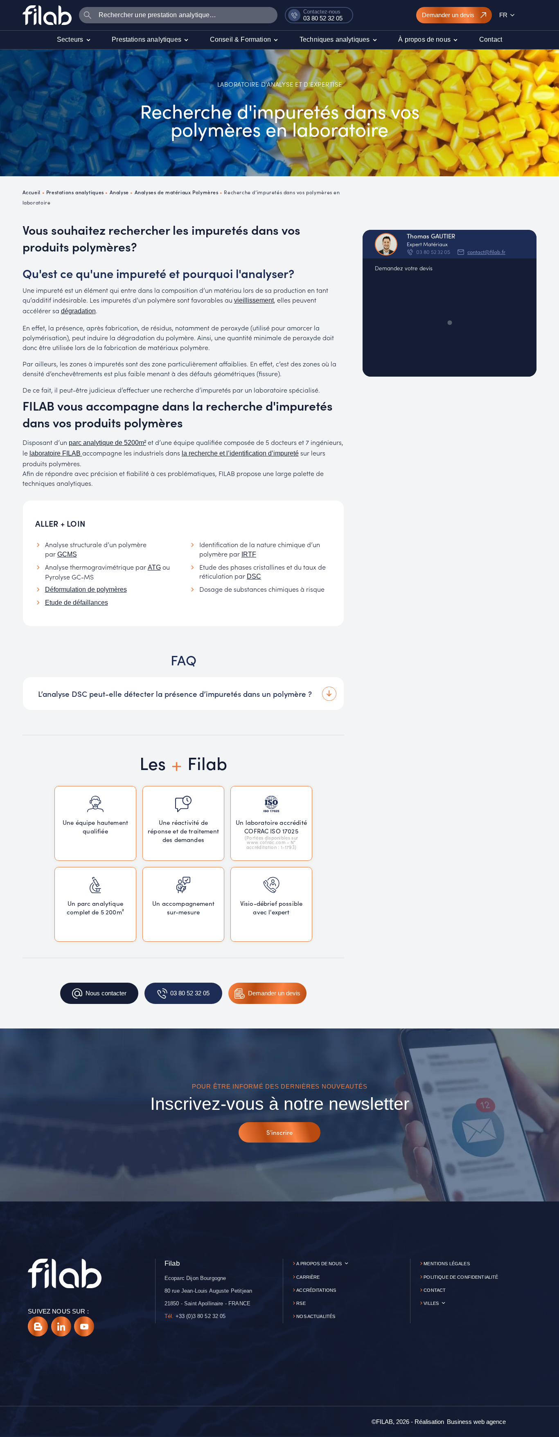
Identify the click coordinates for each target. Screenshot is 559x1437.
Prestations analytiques (75, 192)
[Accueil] (47, 15)
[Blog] (38, 1326)
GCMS (67, 554)
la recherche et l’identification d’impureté (240, 453)
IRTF (248, 554)
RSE (300, 1303)
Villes (431, 1303)
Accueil (32, 192)
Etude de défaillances (76, 602)
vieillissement (254, 300)
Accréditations (316, 1290)
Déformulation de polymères (86, 589)
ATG (154, 567)
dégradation (78, 311)
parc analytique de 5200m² (107, 442)
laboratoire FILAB (55, 453)
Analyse (119, 192)
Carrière (308, 1277)
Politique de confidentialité (461, 1277)
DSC (254, 576)
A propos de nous (319, 1263)
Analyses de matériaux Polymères (177, 192)
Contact (435, 1290)
